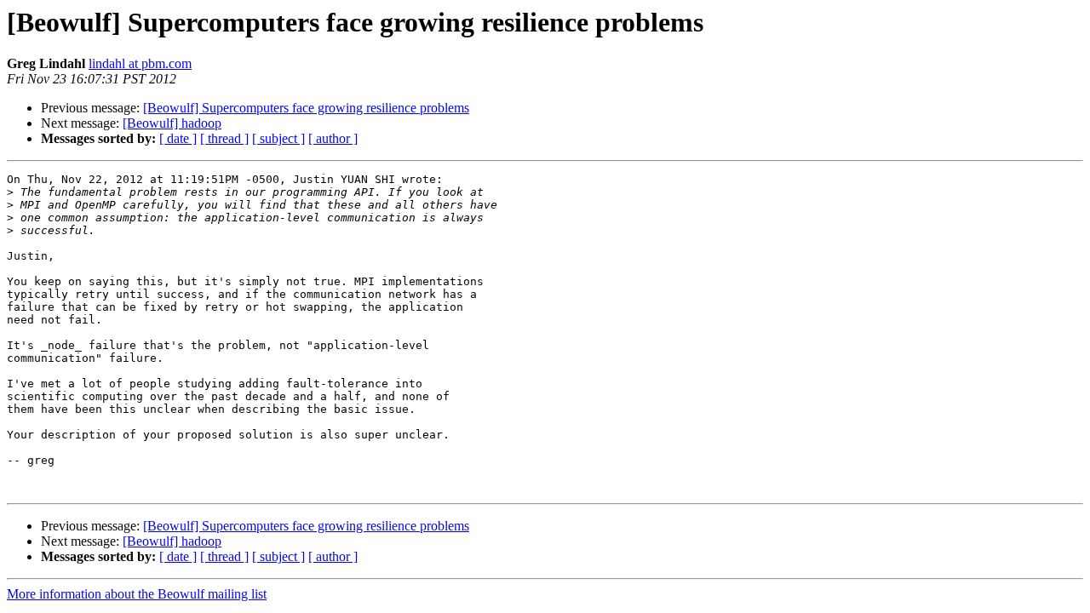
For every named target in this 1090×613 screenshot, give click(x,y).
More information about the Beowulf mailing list (137, 594)
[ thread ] (224, 138)
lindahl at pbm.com (140, 63)
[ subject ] (278, 138)
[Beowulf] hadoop (172, 123)
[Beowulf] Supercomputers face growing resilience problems (306, 107)
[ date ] (178, 138)
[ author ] (333, 138)
